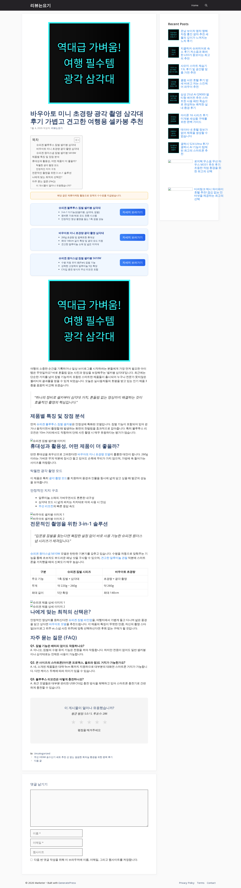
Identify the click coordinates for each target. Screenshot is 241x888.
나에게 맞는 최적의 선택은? (47, 177)
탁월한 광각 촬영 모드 (47, 165)
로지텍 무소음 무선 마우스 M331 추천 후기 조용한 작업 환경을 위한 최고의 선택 (207, 166)
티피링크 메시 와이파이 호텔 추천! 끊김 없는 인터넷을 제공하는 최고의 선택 (208, 194)
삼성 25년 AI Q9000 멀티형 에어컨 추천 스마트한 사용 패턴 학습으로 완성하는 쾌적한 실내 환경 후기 (195, 101)
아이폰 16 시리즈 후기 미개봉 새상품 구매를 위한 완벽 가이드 (194, 118)
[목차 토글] (75, 140)
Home (194, 5)
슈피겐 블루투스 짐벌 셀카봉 (54, 424)
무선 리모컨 (46, 506)
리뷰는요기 (40, 5)
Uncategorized (42, 753)
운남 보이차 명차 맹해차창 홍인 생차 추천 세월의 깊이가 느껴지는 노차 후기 (194, 36)
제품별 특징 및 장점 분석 (45, 156)
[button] (206, 5)
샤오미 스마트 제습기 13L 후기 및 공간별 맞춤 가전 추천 (194, 69)
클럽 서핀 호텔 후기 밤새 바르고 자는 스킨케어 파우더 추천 (194, 83)
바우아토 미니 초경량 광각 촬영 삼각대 (57, 148)
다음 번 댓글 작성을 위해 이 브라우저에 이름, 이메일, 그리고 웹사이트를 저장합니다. (86, 859)
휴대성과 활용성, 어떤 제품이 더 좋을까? (54, 161)
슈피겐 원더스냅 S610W (45, 553)
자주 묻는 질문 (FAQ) (43, 181)
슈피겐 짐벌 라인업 (80, 620)
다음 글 (38, 760)
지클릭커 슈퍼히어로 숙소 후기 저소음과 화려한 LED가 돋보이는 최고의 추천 (195, 53)
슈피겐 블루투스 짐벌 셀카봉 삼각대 (56, 144)
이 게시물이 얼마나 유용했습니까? (53, 185)
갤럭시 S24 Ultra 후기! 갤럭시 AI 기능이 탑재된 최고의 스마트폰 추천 (195, 149)
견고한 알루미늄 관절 (114, 558)
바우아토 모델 (57, 624)
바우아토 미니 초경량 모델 (94, 454)
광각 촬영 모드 (58, 478)
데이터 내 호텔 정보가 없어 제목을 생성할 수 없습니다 (194, 133)
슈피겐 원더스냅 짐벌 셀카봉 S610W (56, 152)
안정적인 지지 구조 (46, 168)
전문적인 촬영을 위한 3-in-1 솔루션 (51, 172)
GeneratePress (67, 882)
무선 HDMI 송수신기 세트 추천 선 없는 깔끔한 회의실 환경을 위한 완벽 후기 (73, 757)
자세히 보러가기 (132, 212)
